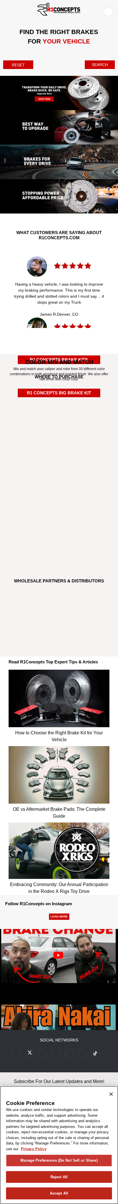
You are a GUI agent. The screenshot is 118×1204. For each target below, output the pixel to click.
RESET (18, 65)
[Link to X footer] (29, 1053)
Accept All (59, 1193)
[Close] (111, 1094)
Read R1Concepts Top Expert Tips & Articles (53, 661)
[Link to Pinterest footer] (55, 1053)
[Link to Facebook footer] (16, 1053)
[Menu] (5, 10)
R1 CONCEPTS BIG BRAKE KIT (59, 392)
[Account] (110, 11)
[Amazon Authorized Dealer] (59, 404)
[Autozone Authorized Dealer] (59, 462)
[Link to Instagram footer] (69, 1053)
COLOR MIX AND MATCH (59, 362)
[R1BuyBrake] (59, 515)
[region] (59, 1145)
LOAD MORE (59, 916)
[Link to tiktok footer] (95, 1053)
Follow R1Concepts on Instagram (38, 903)
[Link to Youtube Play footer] (42, 1053)
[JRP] (59, 629)
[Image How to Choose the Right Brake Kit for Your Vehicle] (59, 697)
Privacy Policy (33, 1149)
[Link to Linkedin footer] (82, 1053)
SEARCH (100, 64)
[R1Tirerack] (59, 546)
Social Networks (59, 1040)
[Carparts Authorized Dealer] (59, 486)
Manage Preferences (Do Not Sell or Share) (58, 1160)
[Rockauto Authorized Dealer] (59, 432)
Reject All (59, 1177)
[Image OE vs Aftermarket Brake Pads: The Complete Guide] (59, 773)
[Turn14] (59, 605)
